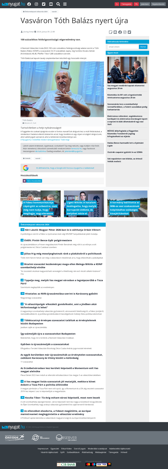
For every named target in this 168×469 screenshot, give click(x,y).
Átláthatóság (87, 452)
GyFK (62, 452)
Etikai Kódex (66, 448)
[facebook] (29, 4)
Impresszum (43, 448)
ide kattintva (40, 151)
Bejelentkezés (158, 4)
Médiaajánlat (100, 452)
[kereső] (58, 4)
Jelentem (145, 4)
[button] (65, 4)
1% (136, 4)
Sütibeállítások (73, 452)
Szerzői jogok (80, 448)
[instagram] (37, 4)
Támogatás (126, 4)
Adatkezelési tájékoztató (119, 448)
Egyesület (55, 448)
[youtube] (51, 4)
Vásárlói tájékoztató (49, 452)
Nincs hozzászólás (34, 181)
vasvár (54, 12)
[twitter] (44, 4)
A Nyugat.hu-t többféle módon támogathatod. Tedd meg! (45, 139)
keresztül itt (76, 148)
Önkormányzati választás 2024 (36, 12)
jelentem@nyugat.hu (74, 151)
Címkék (27, 158)
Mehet (143, 47)
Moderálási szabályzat (97, 448)
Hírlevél (124, 452)
